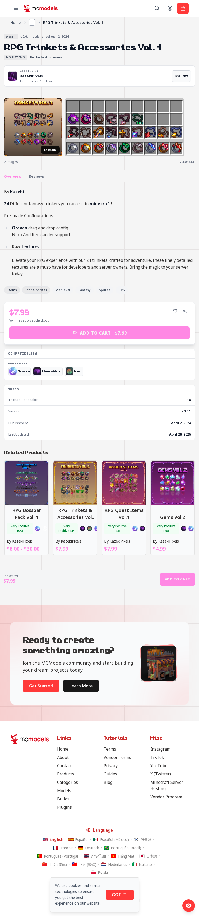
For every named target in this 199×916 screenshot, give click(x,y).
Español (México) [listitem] (114, 839)
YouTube (158, 765)
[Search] (157, 8)
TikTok (157, 757)
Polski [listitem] (103, 872)
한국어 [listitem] (145, 839)
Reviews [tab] (36, 176)
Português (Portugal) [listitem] (61, 856)
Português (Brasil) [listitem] (126, 847)
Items (12, 290)
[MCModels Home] (40, 8)
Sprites (104, 290)
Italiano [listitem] (145, 864)
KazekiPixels (31, 75)
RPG (122, 290)
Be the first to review (46, 57)
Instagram (160, 749)
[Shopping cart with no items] (183, 8)
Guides (110, 774)
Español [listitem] (81, 839)
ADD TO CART (177, 579)
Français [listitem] (66, 847)
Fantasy (85, 290)
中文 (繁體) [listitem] (87, 864)
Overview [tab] (13, 176)
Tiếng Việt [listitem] (126, 856)
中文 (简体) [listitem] (58, 864)
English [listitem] (56, 839)
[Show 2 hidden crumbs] (32, 22)
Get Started (41, 686)
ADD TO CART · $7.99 (103, 333)
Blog (108, 782)
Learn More (81, 686)
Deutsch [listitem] (92, 847)
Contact (64, 765)
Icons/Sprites (36, 290)
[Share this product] (185, 311)
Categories (67, 782)
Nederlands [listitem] (117, 864)
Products (65, 774)
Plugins (64, 807)
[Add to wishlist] (175, 311)
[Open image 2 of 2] (124, 127)
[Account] (170, 8)
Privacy (111, 765)
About (63, 757)
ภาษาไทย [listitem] (98, 856)
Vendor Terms (117, 757)
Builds (63, 799)
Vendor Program (166, 797)
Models (64, 790)
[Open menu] (16, 8)
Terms (110, 749)
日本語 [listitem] (151, 856)
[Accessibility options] (188, 905)
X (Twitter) (160, 774)
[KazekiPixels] (12, 76)
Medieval (62, 290)
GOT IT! (120, 895)
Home (15, 22)
